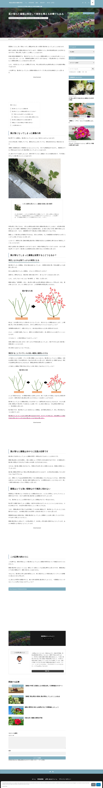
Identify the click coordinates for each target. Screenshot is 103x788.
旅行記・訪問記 (50, 2)
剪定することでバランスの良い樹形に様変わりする (25, 117)
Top (26, 2)
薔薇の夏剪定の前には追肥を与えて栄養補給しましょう (42, 707)
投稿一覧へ (47, 671)
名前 (10, 750)
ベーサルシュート (72, 71)
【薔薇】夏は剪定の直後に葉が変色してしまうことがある (42, 696)
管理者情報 (31, 2)
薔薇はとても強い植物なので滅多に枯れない (21, 122)
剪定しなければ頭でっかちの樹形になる (22, 114)
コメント (11, 735)
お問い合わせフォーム (51, 779)
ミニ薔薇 (78, 71)
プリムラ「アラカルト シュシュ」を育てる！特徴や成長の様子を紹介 (81, 144)
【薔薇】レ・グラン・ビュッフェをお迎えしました (81, 121)
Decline (93, 784)
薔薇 (37, 2)
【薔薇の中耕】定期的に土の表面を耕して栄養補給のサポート (44, 685)
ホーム (34, 779)
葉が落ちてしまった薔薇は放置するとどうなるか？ (23, 111)
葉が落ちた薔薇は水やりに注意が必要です (21, 119)
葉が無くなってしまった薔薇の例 (19, 108)
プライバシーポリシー (65, 779)
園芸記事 (42, 2)
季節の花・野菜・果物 (90, 126)
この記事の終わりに (15, 125)
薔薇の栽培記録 (91, 103)
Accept (98, 784)
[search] (92, 68)
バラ (83, 71)
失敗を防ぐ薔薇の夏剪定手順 (33, 718)
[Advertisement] (37, 90)
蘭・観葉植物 (91, 81)
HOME (11, 39)
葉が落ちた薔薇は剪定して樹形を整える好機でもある (39, 39)
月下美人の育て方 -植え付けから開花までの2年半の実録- (81, 99)
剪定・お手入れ (43, 18)
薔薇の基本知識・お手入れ (32, 18)
